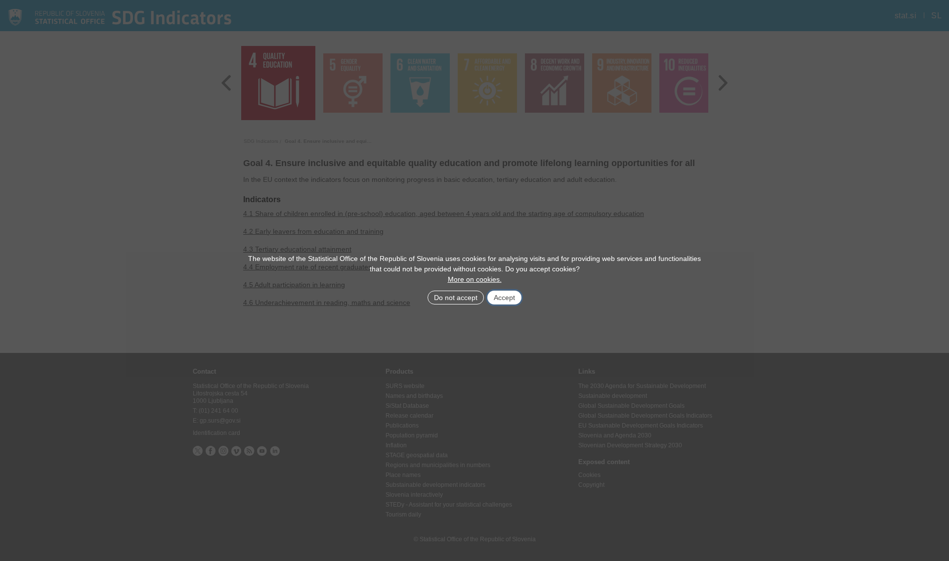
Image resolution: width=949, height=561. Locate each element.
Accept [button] (504, 298)
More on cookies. (475, 279)
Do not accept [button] (455, 298)
